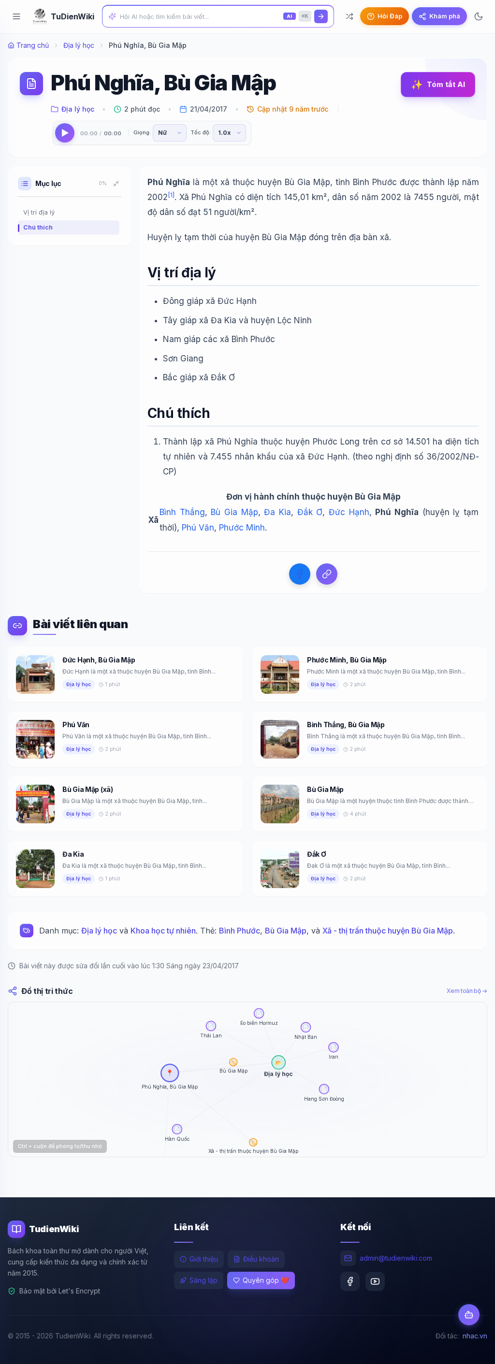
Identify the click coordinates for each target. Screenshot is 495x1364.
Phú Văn (198, 527)
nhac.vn (475, 1336)
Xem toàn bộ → (467, 990)
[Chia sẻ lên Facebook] (299, 574)
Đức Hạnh (349, 512)
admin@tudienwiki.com (396, 1258)
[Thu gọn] (116, 183)
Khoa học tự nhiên (163, 930)
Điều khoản (261, 1259)
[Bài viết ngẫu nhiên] (349, 16)
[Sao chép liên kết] (326, 574)
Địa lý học (78, 45)
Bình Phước (239, 930)
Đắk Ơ (310, 512)
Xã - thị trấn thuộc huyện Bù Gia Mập (387, 930)
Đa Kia (277, 512)
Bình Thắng (182, 512)
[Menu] (16, 16)
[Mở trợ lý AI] (469, 1314)
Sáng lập (203, 1280)
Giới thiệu (203, 1259)
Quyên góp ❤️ (266, 1280)
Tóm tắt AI (438, 84)
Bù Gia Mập (234, 512)
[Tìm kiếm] (321, 16)
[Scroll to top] (469, 1347)
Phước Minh (242, 527)
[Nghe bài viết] (64, 133)
